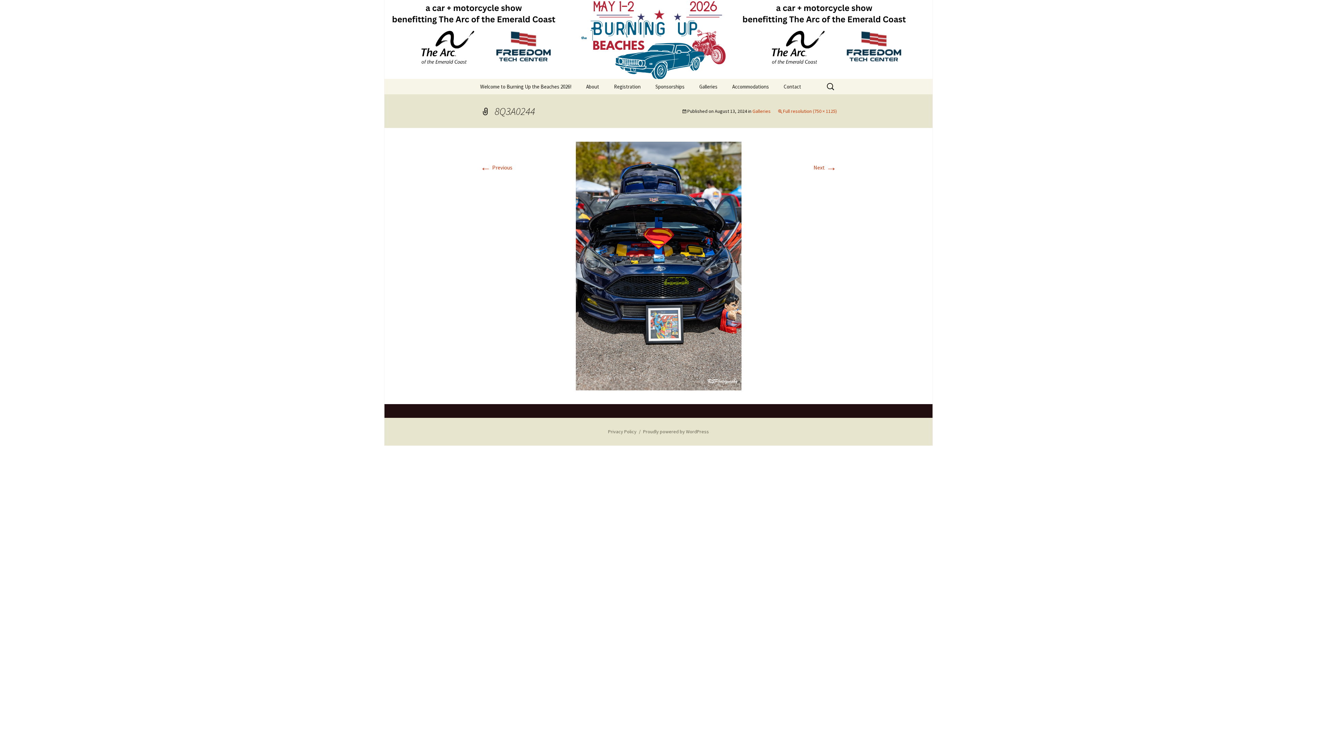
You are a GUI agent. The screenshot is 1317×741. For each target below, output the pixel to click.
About (592, 86)
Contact (792, 86)
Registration (627, 86)
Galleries (708, 86)
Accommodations (750, 86)
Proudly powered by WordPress (676, 431)
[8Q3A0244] (658, 265)
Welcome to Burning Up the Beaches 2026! (525, 86)
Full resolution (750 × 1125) (810, 111)
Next (825, 167)
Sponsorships (670, 86)
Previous (496, 167)
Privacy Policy (622, 431)
